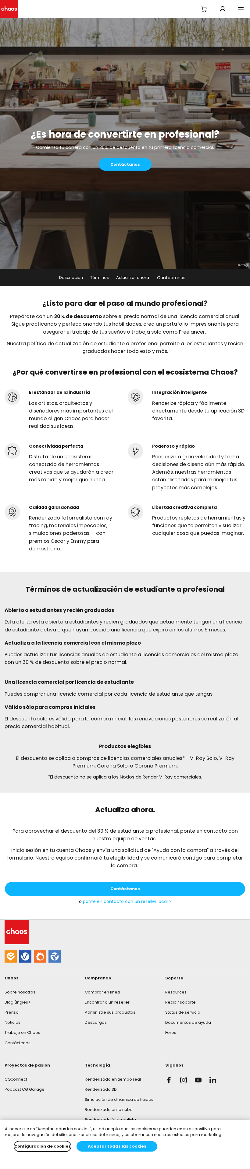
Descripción (71, 277)
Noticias (12, 1022)
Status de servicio (182, 1012)
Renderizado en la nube (109, 1109)
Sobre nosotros (20, 992)
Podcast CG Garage (25, 1089)
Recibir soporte (180, 1002)
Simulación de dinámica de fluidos (119, 1099)
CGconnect (16, 1079)
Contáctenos (17, 1043)
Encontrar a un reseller (107, 1002)
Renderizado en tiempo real (113, 1079)
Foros (170, 1032)
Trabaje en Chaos (22, 1032)
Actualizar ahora (132, 277)
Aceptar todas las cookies (117, 1146)
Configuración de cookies (42, 1146)
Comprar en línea (102, 992)
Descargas (96, 1022)
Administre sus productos (110, 1012)
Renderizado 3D (101, 1089)
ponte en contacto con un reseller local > (127, 901)
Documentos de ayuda (188, 1022)
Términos (99, 277)
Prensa (12, 1012)
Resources (176, 992)
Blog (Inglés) (17, 1002)
